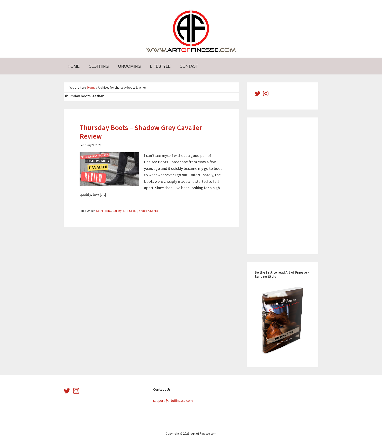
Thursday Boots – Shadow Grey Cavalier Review (141, 132)
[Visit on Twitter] (258, 95)
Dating (117, 211)
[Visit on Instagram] (265, 95)
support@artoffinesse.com (173, 400)
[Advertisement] (284, 185)
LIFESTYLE (130, 211)
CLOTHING (103, 211)
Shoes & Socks (148, 211)
